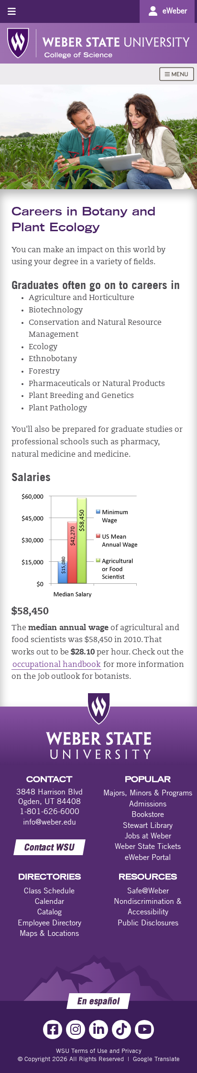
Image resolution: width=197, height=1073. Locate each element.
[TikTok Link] (121, 1029)
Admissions (147, 803)
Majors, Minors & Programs (147, 792)
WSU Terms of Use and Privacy (99, 1050)
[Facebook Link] (52, 1029)
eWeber (175, 10)
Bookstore (147, 814)
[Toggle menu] (11, 11)
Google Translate (156, 1058)
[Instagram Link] (75, 1029)
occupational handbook (56, 665)
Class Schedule (49, 890)
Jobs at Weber (148, 835)
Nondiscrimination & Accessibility (148, 906)
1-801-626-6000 (49, 811)
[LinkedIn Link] (98, 1029)
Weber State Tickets (148, 846)
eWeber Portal (148, 857)
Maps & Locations (49, 933)
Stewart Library (148, 825)
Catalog (49, 911)
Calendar (49, 901)
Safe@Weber (148, 890)
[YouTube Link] (144, 1029)
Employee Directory (49, 922)
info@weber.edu (49, 821)
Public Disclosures (148, 922)
